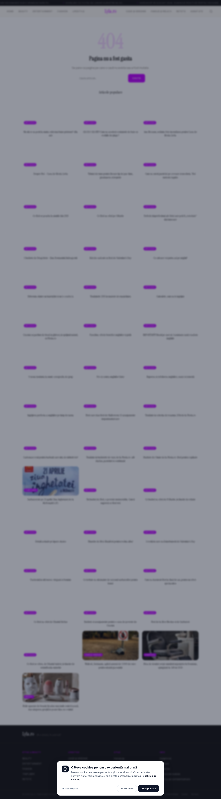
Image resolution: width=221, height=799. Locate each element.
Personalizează (70, 788)
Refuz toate (127, 788)
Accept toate (148, 788)
